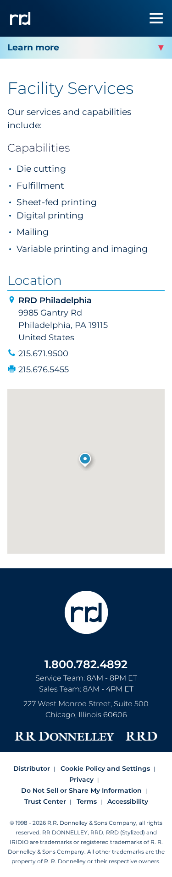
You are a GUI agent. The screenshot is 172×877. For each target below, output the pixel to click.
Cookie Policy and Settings (105, 768)
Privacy (81, 779)
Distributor (31, 768)
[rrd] (20, 18)
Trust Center (45, 801)
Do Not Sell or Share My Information (81, 790)
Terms (87, 801)
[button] (86, 461)
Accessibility (127, 801)
